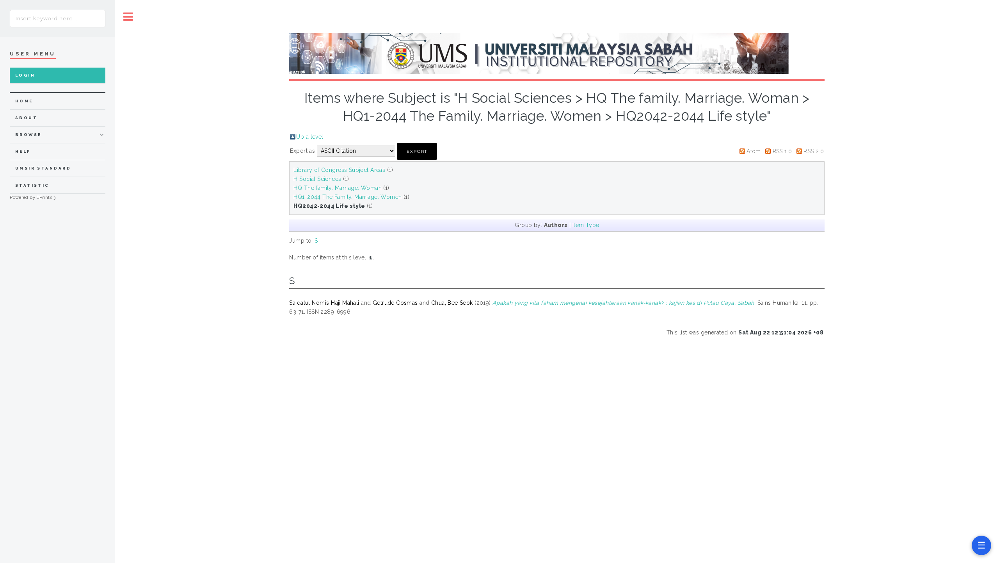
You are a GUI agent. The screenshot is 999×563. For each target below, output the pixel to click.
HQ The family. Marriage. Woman (337, 188)
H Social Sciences (317, 179)
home (24, 101)
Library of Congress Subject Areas (339, 170)
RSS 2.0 (813, 151)
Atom (754, 151)
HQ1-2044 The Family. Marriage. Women (347, 197)
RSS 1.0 (782, 151)
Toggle (128, 16)
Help (23, 151)
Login (25, 75)
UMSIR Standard (43, 168)
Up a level (309, 137)
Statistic (32, 185)
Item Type (585, 225)
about (26, 118)
